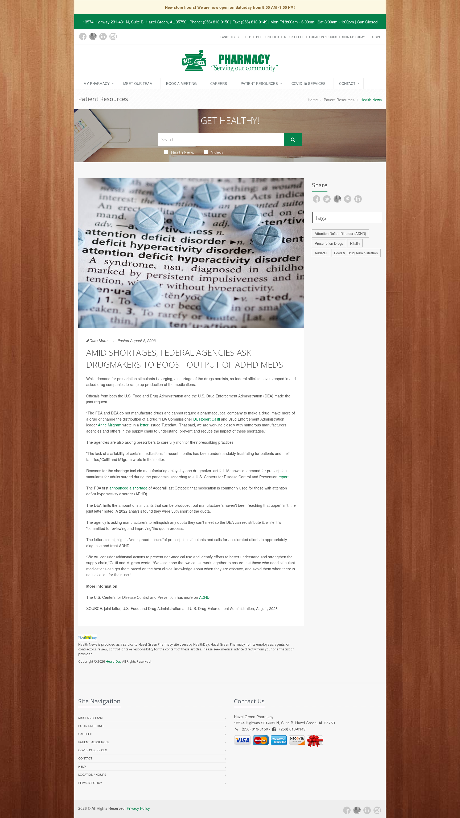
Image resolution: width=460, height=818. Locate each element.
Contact (347, 83)
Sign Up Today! (353, 37)
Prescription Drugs (329, 243)
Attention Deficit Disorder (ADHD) (340, 233)
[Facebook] (83, 36)
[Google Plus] (93, 36)
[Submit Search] (293, 139)
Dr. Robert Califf (207, 419)
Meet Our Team (138, 83)
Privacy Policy (90, 782)
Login (375, 37)
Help (247, 37)
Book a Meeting (181, 83)
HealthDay (113, 661)
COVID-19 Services (308, 83)
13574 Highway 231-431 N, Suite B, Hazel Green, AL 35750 (134, 21)
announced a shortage (128, 488)
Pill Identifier (267, 37)
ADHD (204, 597)
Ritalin (355, 243)
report (283, 476)
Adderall (321, 252)
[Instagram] (113, 36)
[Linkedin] (103, 36)
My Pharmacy (97, 83)
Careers (218, 83)
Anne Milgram (109, 424)
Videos (217, 152)
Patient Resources (259, 83)
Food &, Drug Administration (356, 252)
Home (313, 99)
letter (144, 424)
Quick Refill (294, 37)
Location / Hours (323, 37)
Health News (182, 152)
